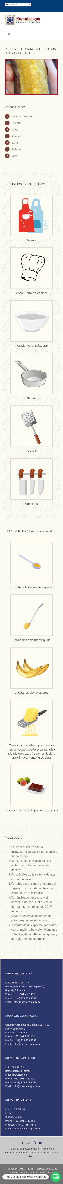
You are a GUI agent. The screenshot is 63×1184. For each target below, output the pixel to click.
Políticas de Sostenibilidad (24, 1148)
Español (12, 4)
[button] (56, 1177)
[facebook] (22, 1142)
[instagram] (34, 1142)
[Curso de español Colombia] (23, 16)
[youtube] (40, 1142)
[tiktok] (28, 1142)
